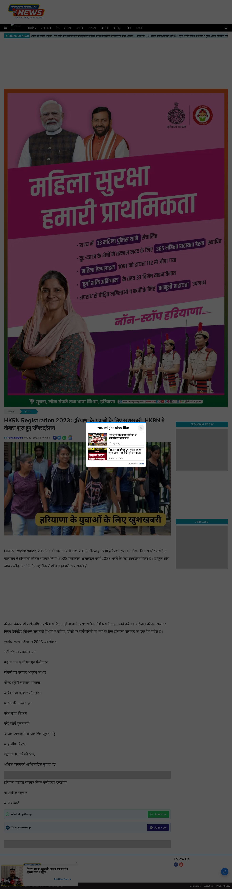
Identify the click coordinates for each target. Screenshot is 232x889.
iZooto (141, 464)
